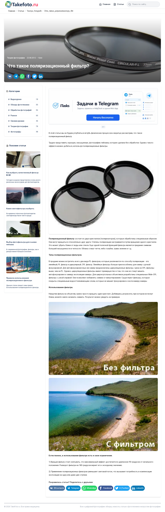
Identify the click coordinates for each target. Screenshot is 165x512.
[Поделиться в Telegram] (16, 76)
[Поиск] (129, 4)
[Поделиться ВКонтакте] (9, 76)
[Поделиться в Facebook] (28, 76)
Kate (40, 58)
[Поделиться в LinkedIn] (40, 76)
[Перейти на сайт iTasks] (103, 106)
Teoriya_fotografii (34, 11)
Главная (11, 11)
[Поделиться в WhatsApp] (22, 76)
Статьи (21, 11)
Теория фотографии (16, 58)
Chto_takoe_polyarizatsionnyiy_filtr (58, 11)
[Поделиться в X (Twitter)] (34, 76)
